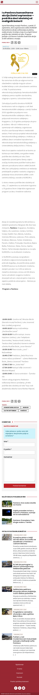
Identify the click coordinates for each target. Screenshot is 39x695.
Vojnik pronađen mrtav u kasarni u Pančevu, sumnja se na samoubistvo (24, 512)
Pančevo (23, 411)
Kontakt (19, 677)
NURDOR (25, 407)
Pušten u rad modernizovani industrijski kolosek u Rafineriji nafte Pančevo (24, 640)
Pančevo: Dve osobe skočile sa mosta (24, 504)
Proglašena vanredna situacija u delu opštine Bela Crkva (23, 614)
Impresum (19, 673)
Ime (6, 441)
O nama (19, 669)
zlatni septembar (10, 411)
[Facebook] (15, 688)
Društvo (6, 47)
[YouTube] (23, 688)
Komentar (8, 457)
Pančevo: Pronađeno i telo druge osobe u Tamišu (23, 521)
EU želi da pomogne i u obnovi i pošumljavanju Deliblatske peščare (23, 566)
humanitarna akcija (11, 407)
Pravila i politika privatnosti (19, 681)
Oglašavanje (19, 664)
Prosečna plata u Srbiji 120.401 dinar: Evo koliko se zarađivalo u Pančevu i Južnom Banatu (24, 540)
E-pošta (8, 449)
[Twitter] (19, 688)
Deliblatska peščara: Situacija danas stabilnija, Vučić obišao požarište (24, 591)
